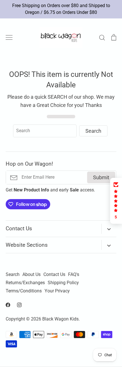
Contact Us (54, 274)
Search (13, 274)
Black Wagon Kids (60, 319)
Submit (101, 177)
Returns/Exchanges (25, 282)
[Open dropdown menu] (108, 229)
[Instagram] (19, 305)
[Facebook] (8, 305)
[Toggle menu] (9, 37)
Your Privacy (57, 291)
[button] (116, 201)
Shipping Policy (63, 282)
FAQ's (73, 274)
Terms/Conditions (24, 291)
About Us (31, 274)
